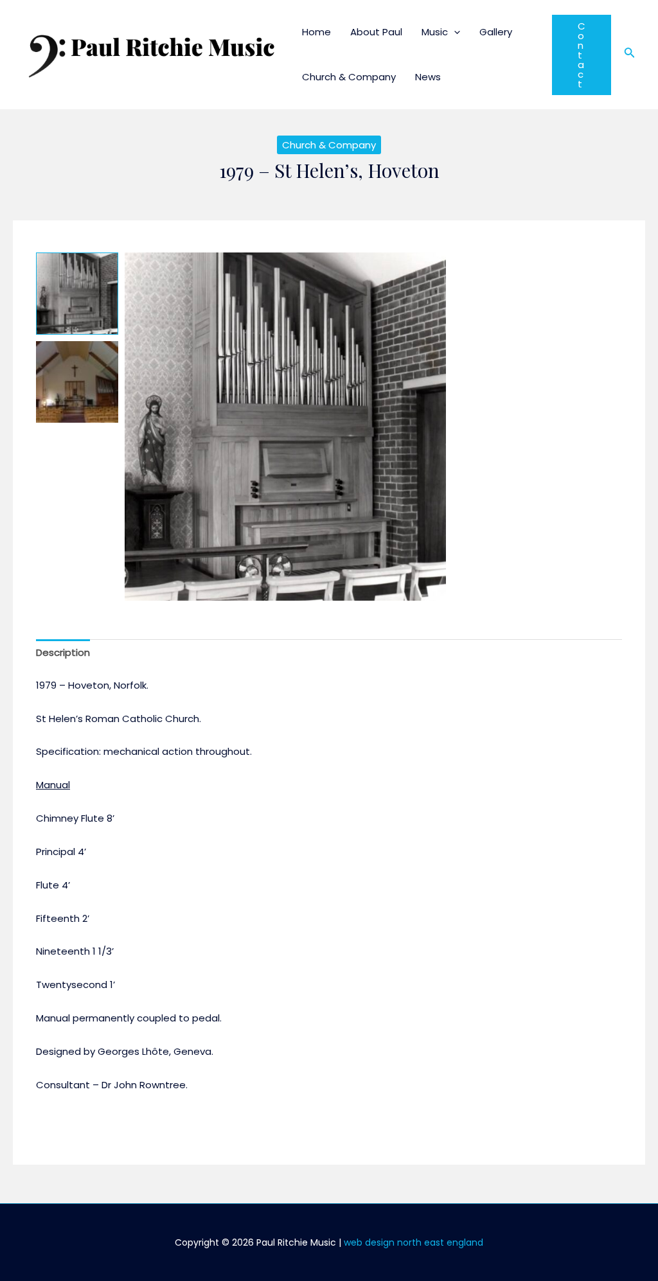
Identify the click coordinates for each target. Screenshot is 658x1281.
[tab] (63, 653)
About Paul (376, 32)
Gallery (495, 32)
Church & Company (349, 77)
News (428, 77)
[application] (454, 32)
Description (63, 652)
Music (435, 32)
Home (316, 32)
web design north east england (413, 1242)
